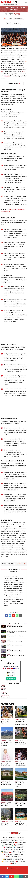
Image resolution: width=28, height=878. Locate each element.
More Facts (11, 842)
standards (13, 588)
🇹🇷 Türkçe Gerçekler (20, 861)
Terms (16, 840)
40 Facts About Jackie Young (5, 722)
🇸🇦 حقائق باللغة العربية (6, 851)
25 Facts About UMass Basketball (20, 764)
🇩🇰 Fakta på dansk (8, 847)
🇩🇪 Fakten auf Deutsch (20, 842)
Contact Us (14, 839)
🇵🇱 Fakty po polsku (20, 858)
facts (23, 71)
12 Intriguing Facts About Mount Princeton (6, 744)
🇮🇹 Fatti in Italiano (6, 846)
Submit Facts (4, 842)
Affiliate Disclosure (5, 840)
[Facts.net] (9, 2)
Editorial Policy (11, 837)
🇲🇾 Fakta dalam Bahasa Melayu (13, 856)
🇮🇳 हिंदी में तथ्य (5, 852)
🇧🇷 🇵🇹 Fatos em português (18, 846)
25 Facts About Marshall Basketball (20, 824)
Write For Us (21, 839)
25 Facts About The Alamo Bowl (20, 804)
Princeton (7, 76)
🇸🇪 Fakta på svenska (18, 847)
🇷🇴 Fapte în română (7, 859)
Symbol (3, 686)
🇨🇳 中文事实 (13, 863)
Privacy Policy (23, 840)
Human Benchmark (5, 696)
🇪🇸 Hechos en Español (19, 844)
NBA (26, 61)
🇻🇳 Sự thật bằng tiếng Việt (8, 861)
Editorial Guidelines (19, 18)
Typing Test (4, 693)
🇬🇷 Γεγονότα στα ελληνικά (19, 851)
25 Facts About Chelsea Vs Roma (15, 636)
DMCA (12, 840)
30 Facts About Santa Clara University (19, 784)
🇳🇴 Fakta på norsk (8, 849)
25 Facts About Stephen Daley (14, 641)
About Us (5, 837)
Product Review (6, 839)
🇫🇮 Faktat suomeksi (18, 849)
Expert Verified (9, 18)
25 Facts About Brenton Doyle (14, 650)
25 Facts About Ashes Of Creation (6, 824)
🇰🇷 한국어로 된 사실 (18, 854)
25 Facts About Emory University (6, 783)
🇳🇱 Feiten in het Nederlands (8, 858)
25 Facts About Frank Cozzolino (15, 646)
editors (21, 590)
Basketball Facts (16, 23)
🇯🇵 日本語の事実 (8, 854)
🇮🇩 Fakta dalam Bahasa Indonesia (17, 852)
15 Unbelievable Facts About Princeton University (21, 723)
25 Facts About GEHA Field (5, 804)
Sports (8, 23)
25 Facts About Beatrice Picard (5, 764)
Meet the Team (20, 837)
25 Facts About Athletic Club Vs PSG (16, 655)
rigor (2, 71)
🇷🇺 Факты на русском (18, 859)
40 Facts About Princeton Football (20, 743)
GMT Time (3, 689)
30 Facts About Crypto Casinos (15, 626)
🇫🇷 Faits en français (7, 844)
